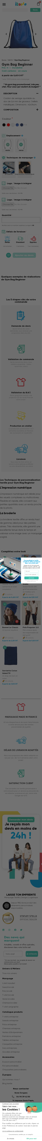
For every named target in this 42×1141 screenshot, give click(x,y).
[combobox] (31, 574)
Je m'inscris (31, 578)
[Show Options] (37, 574)
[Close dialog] (1, 558)
